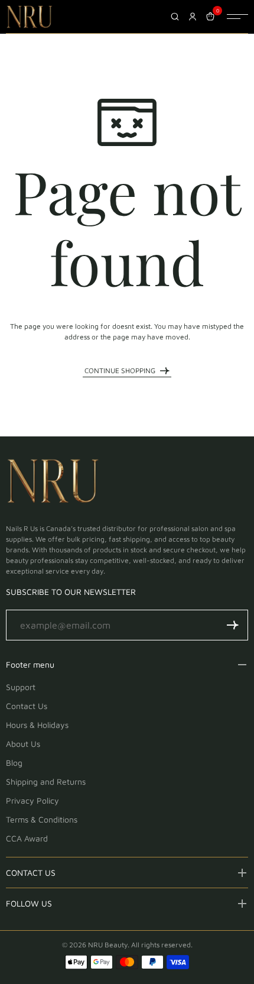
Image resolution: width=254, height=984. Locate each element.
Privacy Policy (32, 800)
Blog (14, 763)
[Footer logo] (53, 483)
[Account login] (192, 16)
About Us (23, 744)
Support (20, 687)
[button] (233, 625)
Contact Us (26, 706)
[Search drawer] (175, 16)
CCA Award (27, 838)
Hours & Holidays (37, 725)
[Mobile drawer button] (237, 16)
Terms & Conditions (41, 819)
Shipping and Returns (46, 781)
